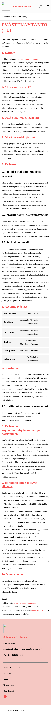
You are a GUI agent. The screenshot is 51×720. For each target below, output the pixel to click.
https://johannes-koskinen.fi (29, 59)
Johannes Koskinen (22, 6)
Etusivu (5, 17)
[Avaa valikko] (47, 6)
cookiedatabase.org (39, 610)
